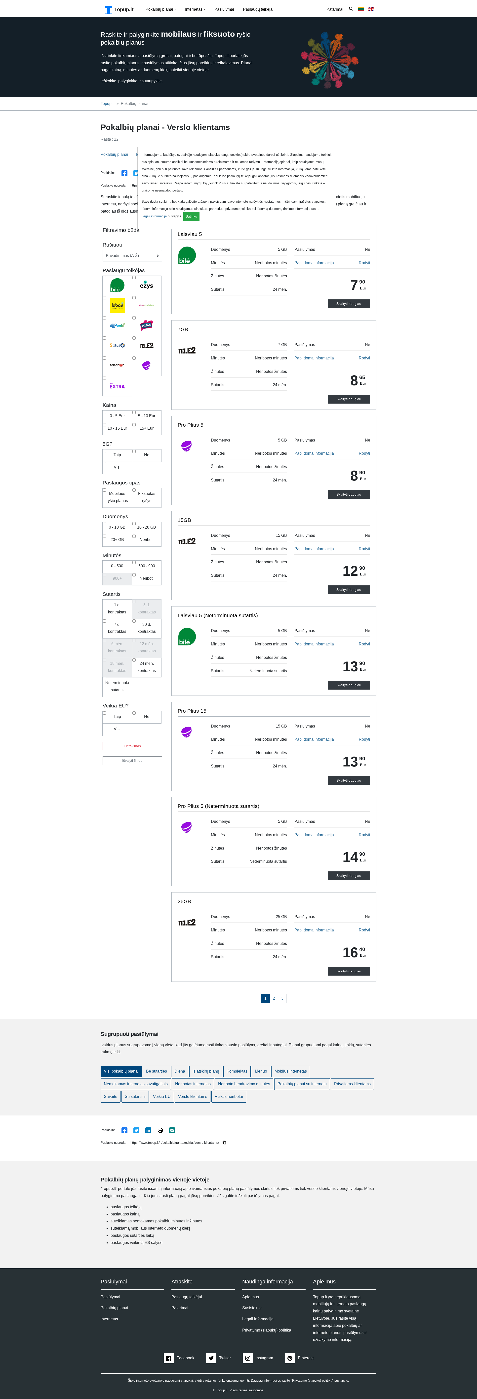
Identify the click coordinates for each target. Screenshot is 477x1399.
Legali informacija (154, 216)
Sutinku (191, 216)
